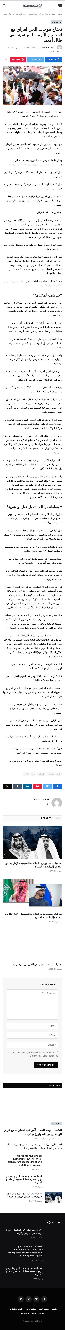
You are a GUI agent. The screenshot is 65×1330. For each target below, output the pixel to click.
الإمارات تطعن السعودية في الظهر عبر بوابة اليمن (37, 964)
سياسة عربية (56, 22)
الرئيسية (55, 1309)
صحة (34, 1313)
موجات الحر (30, 774)
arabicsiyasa (49, 47)
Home (59, 14)
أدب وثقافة (25, 1313)
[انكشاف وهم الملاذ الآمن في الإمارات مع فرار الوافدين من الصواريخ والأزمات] (32, 1108)
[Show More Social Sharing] (6, 59)
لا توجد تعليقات (13, 47)
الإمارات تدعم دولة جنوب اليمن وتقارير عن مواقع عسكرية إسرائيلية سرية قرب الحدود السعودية (23, 1179)
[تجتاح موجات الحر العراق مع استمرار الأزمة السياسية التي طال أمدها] (32, 85)
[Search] (4, 5)
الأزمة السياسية (54, 774)
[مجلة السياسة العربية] (33, 6)
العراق (41, 774)
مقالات (41, 1313)
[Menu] (60, 5)
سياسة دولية (56, 1124)
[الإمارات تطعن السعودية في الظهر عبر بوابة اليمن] (32, 943)
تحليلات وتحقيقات (16, 1309)
